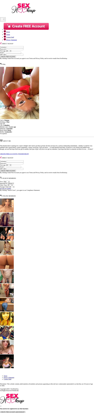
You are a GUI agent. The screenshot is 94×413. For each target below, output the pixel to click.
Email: (2, 52)
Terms (5, 376)
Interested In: (4, 183)
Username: (3, 47)
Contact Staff (7, 379)
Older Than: (3, 185)
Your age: (3, 51)
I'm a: (1, 181)
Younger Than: (4, 187)
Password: (3, 49)
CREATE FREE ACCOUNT (8, 56)
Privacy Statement (9, 377)
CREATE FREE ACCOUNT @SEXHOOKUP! (14, 154)
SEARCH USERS (5, 188)
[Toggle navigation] (3, 19)
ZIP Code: (3, 54)
